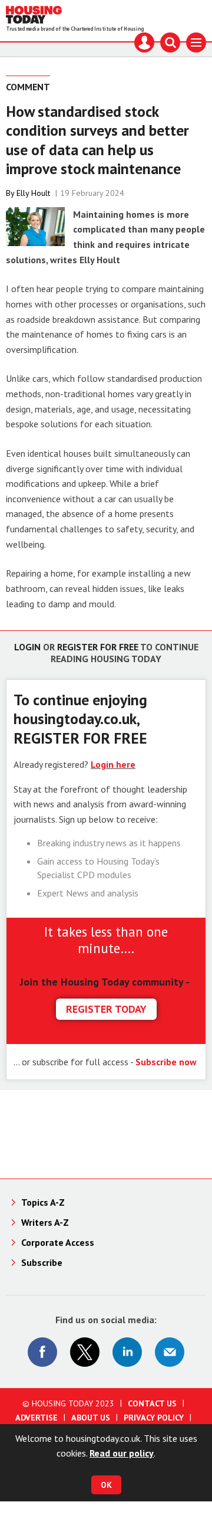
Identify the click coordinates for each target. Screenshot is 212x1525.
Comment (28, 87)
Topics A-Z (43, 1202)
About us (90, 1417)
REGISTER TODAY (106, 1009)
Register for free (97, 647)
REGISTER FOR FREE (80, 738)
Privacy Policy (154, 1417)
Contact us (152, 1403)
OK (106, 1485)
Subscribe (41, 1262)
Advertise (36, 1417)
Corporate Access (57, 1242)
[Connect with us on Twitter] (84, 1352)
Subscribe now (166, 1062)
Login (27, 647)
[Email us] (169, 1352)
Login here (113, 764)
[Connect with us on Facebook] (42, 1352)
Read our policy (122, 1453)
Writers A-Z (45, 1222)
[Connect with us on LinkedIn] (127, 1352)
